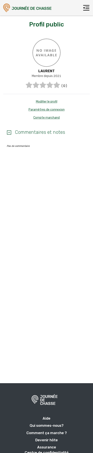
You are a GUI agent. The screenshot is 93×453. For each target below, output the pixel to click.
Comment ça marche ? (46, 433)
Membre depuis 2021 (46, 76)
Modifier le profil (46, 101)
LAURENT (46, 71)
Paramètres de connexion (47, 109)
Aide (46, 418)
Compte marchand (46, 117)
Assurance (46, 447)
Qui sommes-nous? (47, 425)
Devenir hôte (46, 440)
